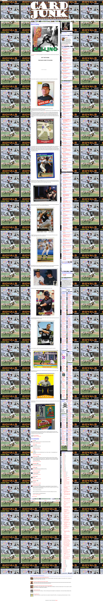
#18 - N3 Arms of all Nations (70, 413)
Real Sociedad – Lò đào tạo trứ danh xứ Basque (63, 385)
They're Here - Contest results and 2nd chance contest (66, 532)
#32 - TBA (69, 446)
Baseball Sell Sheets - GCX (64, 303)
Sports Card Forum (63, 325)
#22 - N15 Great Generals (69, 423)
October (65, 474)
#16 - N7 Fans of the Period (70, 408)
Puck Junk (64, 130)
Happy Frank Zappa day (66, 543)
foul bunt (64, 190)
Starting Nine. (65, 165)
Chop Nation (69, 301)
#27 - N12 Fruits (69, 436)
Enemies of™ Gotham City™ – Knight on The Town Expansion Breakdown (66, 229)
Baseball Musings (69, 319)
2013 (63, 467)
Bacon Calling (65, 547)
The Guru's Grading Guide (64, 330)
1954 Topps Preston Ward (66, 549)
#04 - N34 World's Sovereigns (69, 374)
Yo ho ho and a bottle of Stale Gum (64, 429)
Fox (68, 328)
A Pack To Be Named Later (66, 57)
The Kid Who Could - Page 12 (66, 528)
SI (68, 340)
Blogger (56, 600)
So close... (64, 533)
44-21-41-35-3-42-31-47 (66, 546)
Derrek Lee (64, 505)
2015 (63, 465)
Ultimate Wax (63, 316)
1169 (64, 497)
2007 (63, 570)
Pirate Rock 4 (63, 438)
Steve (45, 112)
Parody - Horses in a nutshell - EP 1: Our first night (63, 361)
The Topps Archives (65, 99)
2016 (63, 464)
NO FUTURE (64, 274)
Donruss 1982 (65, 148)
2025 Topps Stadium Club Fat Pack (67, 58)
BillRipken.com (64, 341)
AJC (68, 317)
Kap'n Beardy (63, 417)
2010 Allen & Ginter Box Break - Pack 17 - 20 (66, 536)
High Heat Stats (65, 134)
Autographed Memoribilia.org (64, 338)
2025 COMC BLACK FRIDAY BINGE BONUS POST (41, 577)
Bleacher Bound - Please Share (66, 243)
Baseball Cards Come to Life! (67, 177)
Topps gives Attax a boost (66, 541)
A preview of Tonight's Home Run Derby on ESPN (41, 581)
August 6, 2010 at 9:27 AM (36, 449)
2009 (63, 568)
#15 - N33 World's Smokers (69, 406)
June (64, 561)
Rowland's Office (69, 297)
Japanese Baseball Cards (66, 208)
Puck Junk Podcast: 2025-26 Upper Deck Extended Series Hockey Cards (67, 132)
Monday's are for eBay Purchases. (67, 55)
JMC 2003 (64, 106)
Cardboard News (63, 309)
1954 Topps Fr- (65, 490)
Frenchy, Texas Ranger (66, 477)
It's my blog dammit (65, 52)
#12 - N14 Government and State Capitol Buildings (69, 395)
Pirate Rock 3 (63, 426)
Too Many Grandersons (66, 211)
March (64, 564)
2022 (63, 457)
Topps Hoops (64, 61)
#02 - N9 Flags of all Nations (70, 368)
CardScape (63, 315)
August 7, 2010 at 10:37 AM (37, 478)
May (64, 562)
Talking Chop (69, 302)
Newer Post (33, 500)
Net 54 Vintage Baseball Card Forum (64, 321)
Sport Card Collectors (66, 153)
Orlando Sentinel (69, 339)
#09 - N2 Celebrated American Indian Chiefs (69, 387)
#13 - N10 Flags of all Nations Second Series (70, 399)
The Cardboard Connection (63, 312)
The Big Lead (69, 347)
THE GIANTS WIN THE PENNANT (66, 511)
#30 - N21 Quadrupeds (69, 443)
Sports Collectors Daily (63, 305)
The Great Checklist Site (63, 295)
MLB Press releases (69, 333)
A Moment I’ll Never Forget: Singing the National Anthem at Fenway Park (67, 140)
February (65, 565)
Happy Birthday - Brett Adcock (66, 218)
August (65, 476)
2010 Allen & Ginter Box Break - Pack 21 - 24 (66, 519)
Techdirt (63, 365)
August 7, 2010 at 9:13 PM (36, 494)
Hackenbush (35, 463)
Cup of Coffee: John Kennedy (66, 232)
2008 (63, 569)
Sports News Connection (69, 344)
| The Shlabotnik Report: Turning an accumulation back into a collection (67, 120)
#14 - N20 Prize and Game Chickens (69, 402)
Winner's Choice (65, 198)
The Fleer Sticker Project (66, 73)
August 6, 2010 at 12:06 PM (37, 454)
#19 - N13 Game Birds (69, 415)
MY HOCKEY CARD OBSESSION (65, 161)
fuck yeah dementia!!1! (64, 391)
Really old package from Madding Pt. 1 (66, 537)
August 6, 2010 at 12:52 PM (37, 465)
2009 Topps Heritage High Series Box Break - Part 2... (66, 499)
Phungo (64, 116)
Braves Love (69, 310)
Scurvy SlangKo (63, 433)
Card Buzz (64, 257)
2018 (63, 462)
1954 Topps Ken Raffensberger (65, 487)
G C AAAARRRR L (64, 419)
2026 (63, 453)
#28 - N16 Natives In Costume (69, 439)
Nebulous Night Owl (65, 557)
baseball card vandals (66, 113)
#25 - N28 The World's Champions (70, 432)
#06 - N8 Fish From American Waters (70, 380)
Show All (71, 79)
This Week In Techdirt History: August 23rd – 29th (64, 367)
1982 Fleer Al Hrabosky (66, 481)
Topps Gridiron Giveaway (66, 486)
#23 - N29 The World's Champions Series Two (70, 426)
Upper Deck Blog (65, 227)
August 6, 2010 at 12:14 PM (37, 461)
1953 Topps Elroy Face (66, 558)
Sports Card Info (65, 180)
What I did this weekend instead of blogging (66, 545)
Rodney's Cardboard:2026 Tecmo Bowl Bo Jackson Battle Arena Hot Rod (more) (67, 155)
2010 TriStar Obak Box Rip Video (66, 517)
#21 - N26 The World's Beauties (70, 421)
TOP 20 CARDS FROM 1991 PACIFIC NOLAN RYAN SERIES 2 (43, 585)
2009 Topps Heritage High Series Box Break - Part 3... (66, 494)
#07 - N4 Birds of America (70, 382)
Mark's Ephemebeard (64, 431)
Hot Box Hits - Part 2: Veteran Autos (66, 509)
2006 (63, 571)
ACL (64, 529)
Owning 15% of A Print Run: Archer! (67, 103)
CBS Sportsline (70, 325)
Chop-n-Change (69, 299)
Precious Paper (63, 348)
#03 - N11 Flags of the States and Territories (69, 371)
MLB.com (69, 337)
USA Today (69, 348)
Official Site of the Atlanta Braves (70, 295)
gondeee (63, 383)
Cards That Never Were (66, 124)
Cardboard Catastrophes (66, 250)
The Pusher (63, 296)
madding (34, 467)
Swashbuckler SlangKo (64, 440)
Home (45, 500)
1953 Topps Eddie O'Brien (66, 556)
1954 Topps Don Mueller (66, 512)
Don (33, 440)
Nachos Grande (65, 54)
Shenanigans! (65, 480)
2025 (63, 454)
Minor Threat (65, 548)
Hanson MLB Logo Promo (66, 502)
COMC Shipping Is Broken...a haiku (67, 143)
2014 (63, 466)
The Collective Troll (34, 54)
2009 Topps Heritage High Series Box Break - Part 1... (66, 507)
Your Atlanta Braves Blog (69, 312)
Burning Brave (70, 309)
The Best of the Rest (65, 49)
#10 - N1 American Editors (69, 390)
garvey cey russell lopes (66, 67)
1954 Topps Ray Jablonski (66, 540)
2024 (63, 455)
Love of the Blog (65, 127)
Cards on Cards (65, 60)
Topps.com (63, 328)
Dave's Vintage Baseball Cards (64, 335)
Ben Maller (69, 322)
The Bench (63, 323)
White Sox (39, 436)
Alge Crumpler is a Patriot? (65, 504)
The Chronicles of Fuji (66, 48)
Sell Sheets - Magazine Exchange (63, 301)
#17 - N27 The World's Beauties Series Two (70, 410)
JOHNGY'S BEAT (63, 372)
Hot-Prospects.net (70, 330)
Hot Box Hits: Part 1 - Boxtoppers (66, 516)
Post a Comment (34, 496)
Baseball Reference (69, 321)
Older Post (57, 500)
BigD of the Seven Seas (63, 437)
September (65, 475)
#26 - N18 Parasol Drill (69, 434)
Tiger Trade (64, 534)
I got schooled (65, 478)
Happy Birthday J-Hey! (66, 542)
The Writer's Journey (66, 63)
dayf (34, 435)
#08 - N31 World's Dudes (70, 384)
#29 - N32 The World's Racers (70, 441)
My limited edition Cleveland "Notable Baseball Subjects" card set (67, 237)
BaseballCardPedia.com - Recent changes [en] (66, 194)
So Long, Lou (65, 496)
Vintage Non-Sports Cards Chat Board (63, 319)
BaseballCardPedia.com (66, 96)
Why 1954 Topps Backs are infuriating (66, 526)
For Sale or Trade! (65, 77)
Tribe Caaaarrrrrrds (64, 435)
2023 (63, 456)
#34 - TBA (69, 449)
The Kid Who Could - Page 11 (66, 553)
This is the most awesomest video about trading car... (66, 523)
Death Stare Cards (65, 70)
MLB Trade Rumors (69, 335)
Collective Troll (35, 436)
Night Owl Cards (65, 51)
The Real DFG (65, 142)
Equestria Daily (63, 355)
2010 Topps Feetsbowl (66, 479)
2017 (63, 463)
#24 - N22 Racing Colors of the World (70, 429)
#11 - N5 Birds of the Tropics (70, 392)
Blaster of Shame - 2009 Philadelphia (66, 524)
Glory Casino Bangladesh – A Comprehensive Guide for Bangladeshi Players (63, 394)
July (64, 560)
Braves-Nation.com (69, 305)
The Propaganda (63, 298)
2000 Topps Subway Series (66, 195)
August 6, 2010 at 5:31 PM (36, 474)
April (64, 563)
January (65, 566)
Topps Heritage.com (63, 307)
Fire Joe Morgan (69, 327)
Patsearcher (35, 480)
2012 (63, 468)
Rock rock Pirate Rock (63, 425)
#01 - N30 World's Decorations (69, 366)
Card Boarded (65, 168)
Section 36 (64, 138)
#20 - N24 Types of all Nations (69, 418)
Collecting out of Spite (65, 158)
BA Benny (34, 476)
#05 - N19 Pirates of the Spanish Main (70, 377)
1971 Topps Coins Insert (66, 221)
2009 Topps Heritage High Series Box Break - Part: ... (66, 492)
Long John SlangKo (63, 442)
